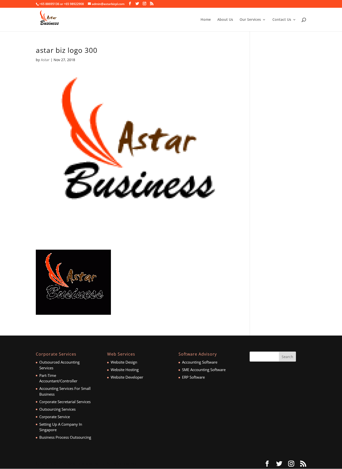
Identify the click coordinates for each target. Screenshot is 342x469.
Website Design (124, 362)
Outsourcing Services (57, 409)
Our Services (250, 20)
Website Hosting (125, 369)
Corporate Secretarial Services (65, 401)
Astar (45, 59)
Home (206, 20)
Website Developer (127, 377)
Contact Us (281, 20)
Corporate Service (54, 416)
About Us (225, 20)
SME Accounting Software (204, 369)
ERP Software (193, 377)
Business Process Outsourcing (65, 437)
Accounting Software (199, 362)
